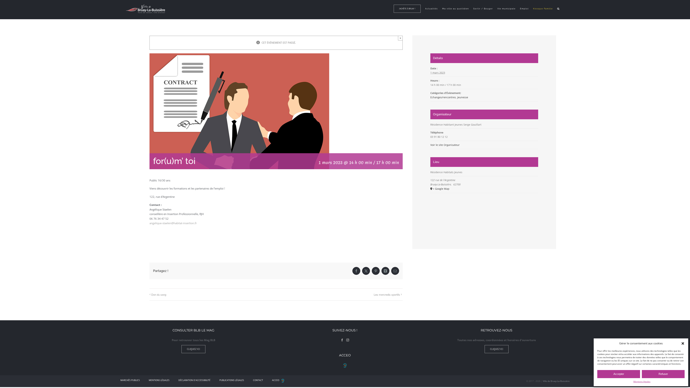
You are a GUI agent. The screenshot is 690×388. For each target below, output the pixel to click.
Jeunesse (462, 97)
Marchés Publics (130, 380)
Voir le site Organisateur (445, 145)
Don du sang (158, 294)
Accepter (618, 373)
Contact (258, 380)
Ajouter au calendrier (167, 240)
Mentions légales (641, 381)
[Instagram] (347, 340)
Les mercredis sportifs (387, 294)
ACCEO (275, 380)
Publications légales (231, 380)
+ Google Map (441, 188)
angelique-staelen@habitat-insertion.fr (173, 223)
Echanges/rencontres (443, 97)
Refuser (663, 373)
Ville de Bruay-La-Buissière (556, 381)
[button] (683, 343)
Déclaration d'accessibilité (194, 380)
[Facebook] (342, 340)
